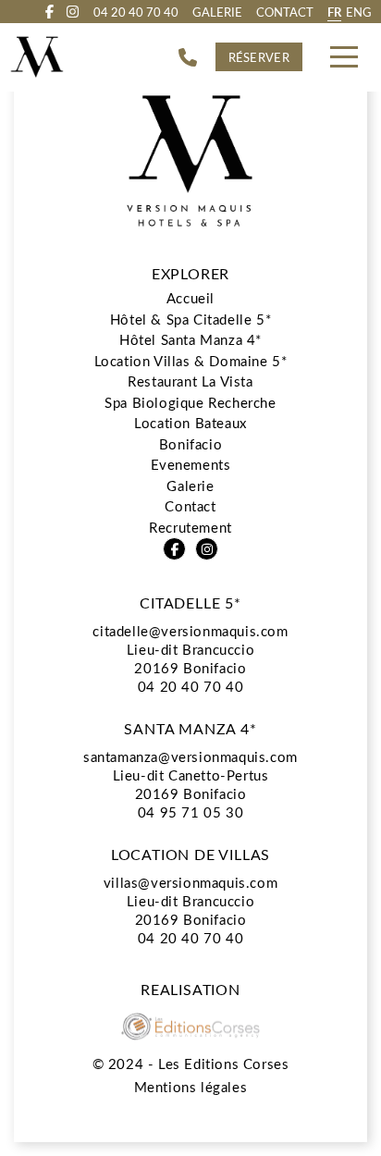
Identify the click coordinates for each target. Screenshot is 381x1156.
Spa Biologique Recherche (190, 402)
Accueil (190, 298)
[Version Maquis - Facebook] (49, 11)
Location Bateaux (190, 422)
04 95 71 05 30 (190, 812)
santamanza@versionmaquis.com (190, 756)
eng (359, 11)
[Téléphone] (187, 57)
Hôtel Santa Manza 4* (190, 339)
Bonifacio (190, 444)
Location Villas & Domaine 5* (191, 360)
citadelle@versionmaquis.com (190, 630)
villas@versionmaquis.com (190, 882)
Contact (284, 11)
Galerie (217, 11)
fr (334, 11)
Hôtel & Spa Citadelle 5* (190, 319)
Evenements (191, 464)
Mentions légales (191, 1086)
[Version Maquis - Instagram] (73, 11)
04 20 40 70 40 (190, 686)
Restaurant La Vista (190, 381)
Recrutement (190, 527)
